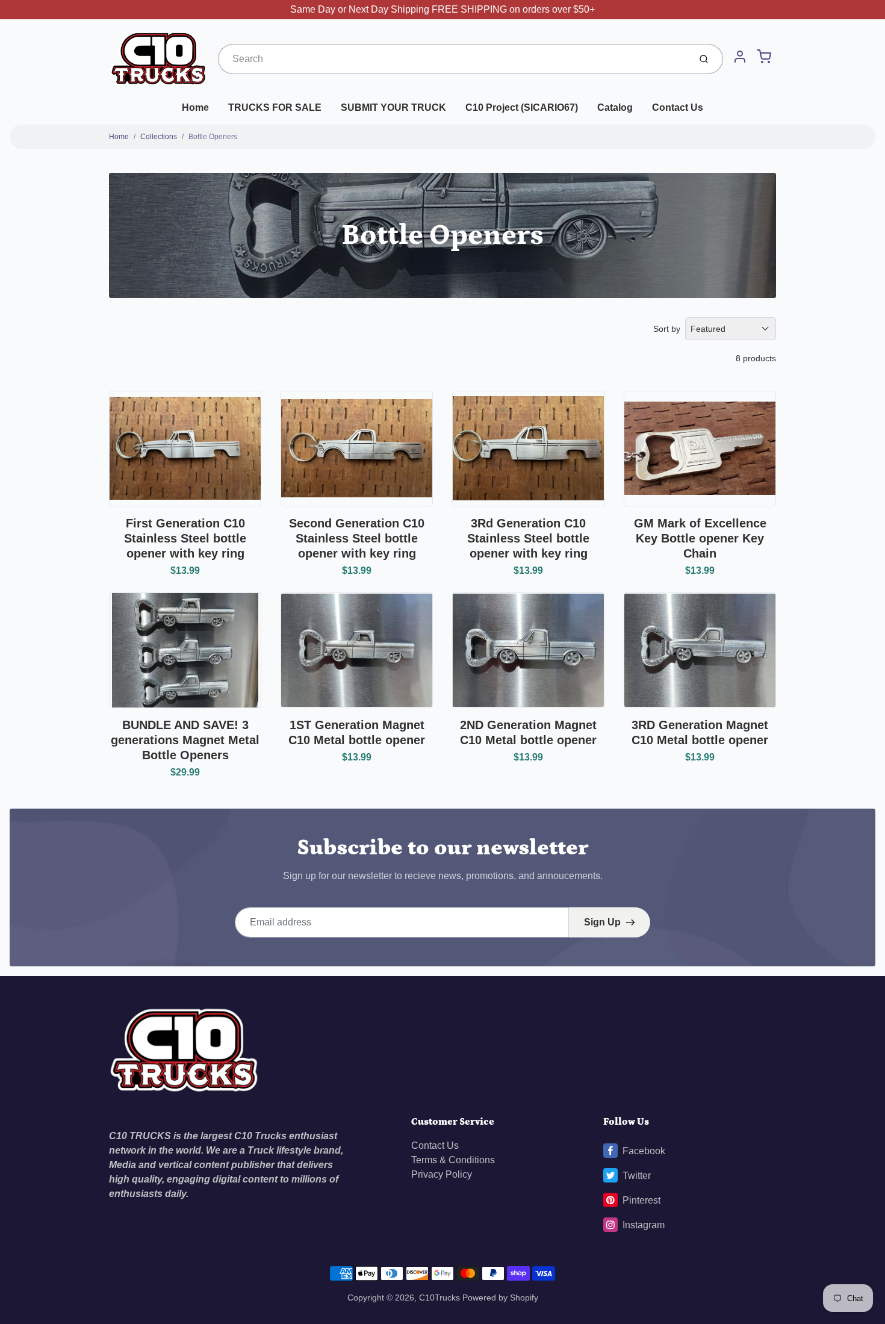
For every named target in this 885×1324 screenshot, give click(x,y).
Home (195, 107)
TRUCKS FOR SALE (274, 107)
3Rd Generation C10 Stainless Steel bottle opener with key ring (528, 538)
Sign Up (602, 922)
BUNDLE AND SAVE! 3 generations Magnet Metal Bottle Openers (185, 740)
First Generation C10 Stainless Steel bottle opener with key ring (185, 538)
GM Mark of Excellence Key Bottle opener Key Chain (700, 538)
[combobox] (453, 59)
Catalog (615, 107)
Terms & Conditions (453, 1160)
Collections (158, 136)
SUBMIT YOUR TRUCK (393, 107)
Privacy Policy (441, 1174)
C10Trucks (440, 1297)
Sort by (666, 329)
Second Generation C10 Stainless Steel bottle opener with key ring (356, 538)
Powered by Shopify (500, 1297)
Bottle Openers (212, 136)
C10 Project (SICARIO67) (521, 107)
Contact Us (677, 107)
